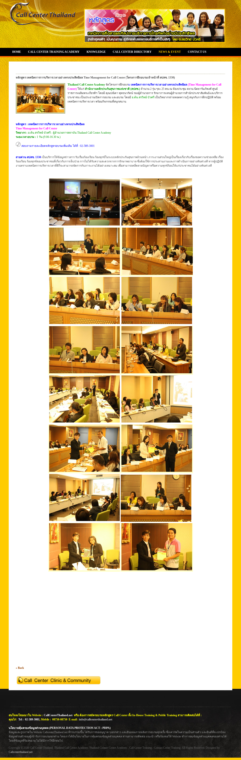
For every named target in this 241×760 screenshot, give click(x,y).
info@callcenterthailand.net (95, 719)
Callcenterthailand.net (20, 752)
